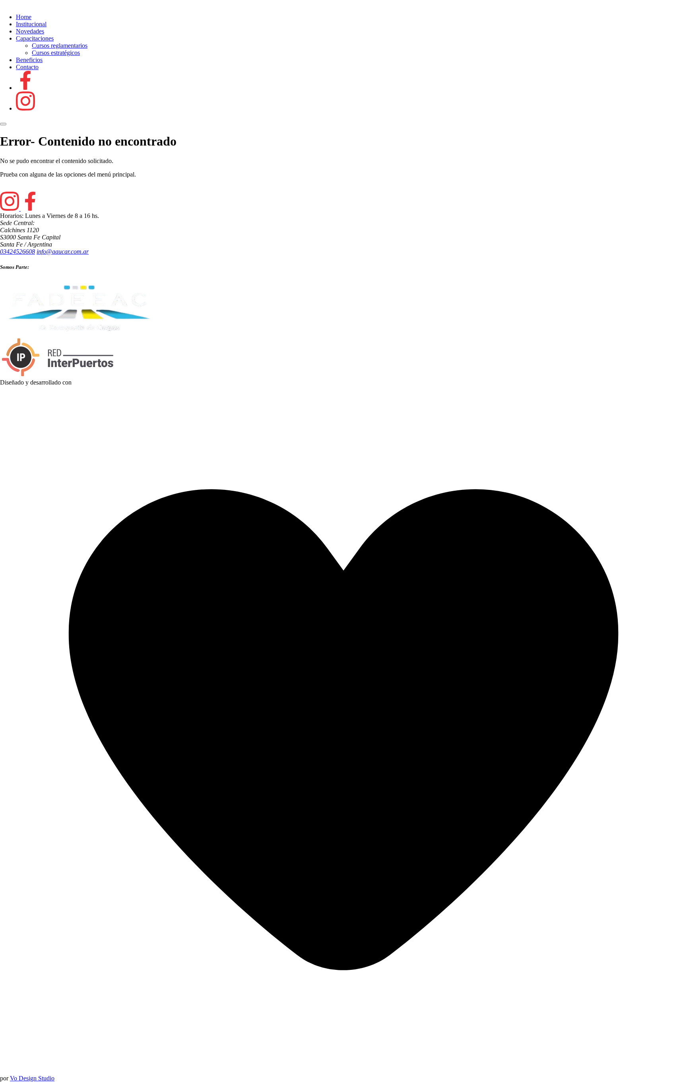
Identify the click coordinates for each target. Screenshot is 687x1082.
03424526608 (17, 251)
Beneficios (29, 59)
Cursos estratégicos (56, 52)
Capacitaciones (35, 38)
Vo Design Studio (32, 1078)
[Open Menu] (3, 124)
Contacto (27, 67)
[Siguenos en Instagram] (25, 108)
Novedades (30, 31)
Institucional (31, 24)
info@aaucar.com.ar (63, 251)
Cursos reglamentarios (59, 45)
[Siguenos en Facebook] (25, 87)
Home (23, 17)
